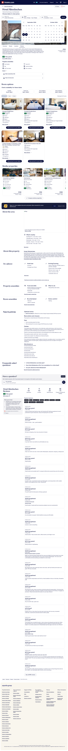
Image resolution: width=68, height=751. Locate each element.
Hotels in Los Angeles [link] (6, 708)
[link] (63, 6)
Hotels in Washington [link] (6, 717)
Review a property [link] (27, 698)
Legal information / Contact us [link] (50, 699)
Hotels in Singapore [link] (17, 698)
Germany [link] (7, 679)
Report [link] (7, 413)
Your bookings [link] (27, 692)
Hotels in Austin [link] (5, 719)
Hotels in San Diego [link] (6, 702)
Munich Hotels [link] (16, 679)
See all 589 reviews (6, 58)
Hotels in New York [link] (5, 694)
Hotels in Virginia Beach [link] (6, 734)
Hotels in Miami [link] (5, 711)
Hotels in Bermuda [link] (16, 702)
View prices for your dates (14, 127)
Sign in (64, 2)
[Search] (63, 382)
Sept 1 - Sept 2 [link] (26, 92)
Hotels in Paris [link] (5, 713)
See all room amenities (29, 304)
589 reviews (6, 395)
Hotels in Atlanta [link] (5, 721)
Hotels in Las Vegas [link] (6, 692)
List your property (44, 2)
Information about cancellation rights (32, 259)
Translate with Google (29, 501)
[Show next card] (66, 182)
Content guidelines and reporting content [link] (51, 702)
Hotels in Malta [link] (16, 704)
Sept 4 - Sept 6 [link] (42, 92)
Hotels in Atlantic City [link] (6, 727)
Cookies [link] (48, 696)
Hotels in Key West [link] (5, 730)
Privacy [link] (47, 694)
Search (63, 17)
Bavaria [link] (11, 679)
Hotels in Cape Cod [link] (17, 718)
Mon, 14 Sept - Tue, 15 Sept (30, 17)
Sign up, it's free (61, 205)
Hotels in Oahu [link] (16, 716)
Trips (57, 2)
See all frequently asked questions (32, 369)
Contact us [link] (26, 696)
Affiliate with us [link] (38, 694)
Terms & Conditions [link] (50, 692)
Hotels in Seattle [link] (5, 736)
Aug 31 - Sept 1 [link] (9, 92)
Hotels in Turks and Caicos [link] (17, 696)
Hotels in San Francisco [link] (6, 706)
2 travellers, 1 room (48, 17)
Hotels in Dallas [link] (5, 740)
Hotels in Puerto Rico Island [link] (17, 712)
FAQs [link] (25, 694)
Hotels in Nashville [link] (5, 704)
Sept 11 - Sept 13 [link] (58, 92)
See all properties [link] (8, 6)
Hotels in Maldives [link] (16, 700)
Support (52, 2)
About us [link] (59, 692)
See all (3, 70)
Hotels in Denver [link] (5, 715)
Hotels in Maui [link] (16, 709)
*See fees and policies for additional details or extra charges (35, 280)
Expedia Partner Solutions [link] (38, 697)
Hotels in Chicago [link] (5, 696)
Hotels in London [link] (5, 732)
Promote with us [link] (38, 699)
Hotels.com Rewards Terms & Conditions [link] (50, 705)
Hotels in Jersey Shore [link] (17, 706)
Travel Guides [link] (60, 696)
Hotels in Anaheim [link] (5, 738)
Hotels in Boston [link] (5, 725)
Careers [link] (58, 694)
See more (26, 247)
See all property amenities (30, 294)
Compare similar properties (35, 198)
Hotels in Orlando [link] (5, 698)
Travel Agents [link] (38, 701)
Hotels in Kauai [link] (16, 714)
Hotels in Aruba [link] (16, 693)
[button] (26, 28)
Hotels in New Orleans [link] (6, 700)
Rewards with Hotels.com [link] (60, 699)
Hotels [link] (3, 679)
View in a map (28, 231)
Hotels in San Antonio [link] (6, 723)
